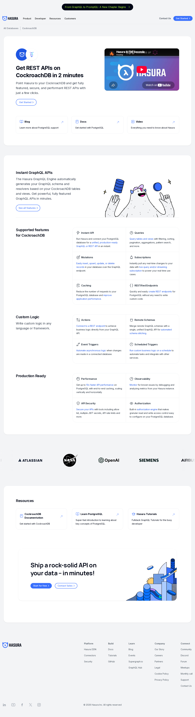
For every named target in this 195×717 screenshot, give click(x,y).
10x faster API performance (99, 385)
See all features (27, 208)
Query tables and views (141, 239)
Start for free (40, 585)
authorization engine (147, 409)
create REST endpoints (160, 291)
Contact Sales (65, 585)
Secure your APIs (85, 409)
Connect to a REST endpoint (90, 326)
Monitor (133, 385)
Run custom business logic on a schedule (150, 350)
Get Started (182, 18)
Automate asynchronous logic (91, 350)
